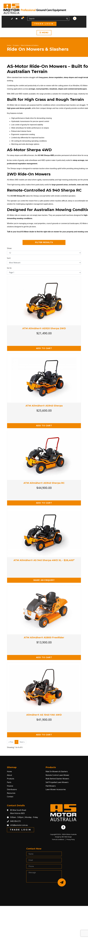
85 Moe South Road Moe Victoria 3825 (18, 811)
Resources (11, 793)
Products (16, 45)
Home (9, 45)
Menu (45, 32)
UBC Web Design (66, 837)
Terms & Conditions (58, 839)
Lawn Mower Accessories (56, 789)
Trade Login (43, 24)
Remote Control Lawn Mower (57, 775)
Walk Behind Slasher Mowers (57, 778)
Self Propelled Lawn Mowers (57, 782)
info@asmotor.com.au (19, 825)
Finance (10, 786)
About (9, 775)
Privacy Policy (71, 839)
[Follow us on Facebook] (74, 18)
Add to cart (44, 348)
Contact (10, 796)
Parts (9, 782)
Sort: (9, 258)
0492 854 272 (15, 821)
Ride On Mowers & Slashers (29, 45)
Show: (9, 248)
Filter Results (44, 242)
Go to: (9, 268)
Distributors (12, 789)
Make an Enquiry (44, 580)
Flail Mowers (51, 786)
